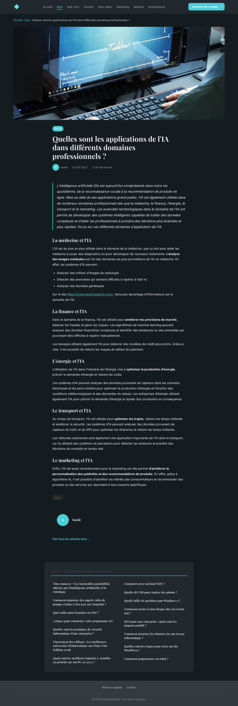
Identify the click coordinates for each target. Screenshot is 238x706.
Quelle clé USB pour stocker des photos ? (150, 592)
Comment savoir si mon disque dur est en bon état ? (154, 611)
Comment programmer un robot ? (146, 659)
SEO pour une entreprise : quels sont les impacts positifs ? (150, 623)
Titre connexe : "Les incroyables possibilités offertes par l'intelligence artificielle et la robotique (81, 588)
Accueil (47, 6)
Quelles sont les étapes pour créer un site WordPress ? (151, 648)
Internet (88, 6)
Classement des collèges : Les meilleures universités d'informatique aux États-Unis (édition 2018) (80, 646)
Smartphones (156, 6)
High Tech (73, 6)
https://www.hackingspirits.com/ (89, 294)
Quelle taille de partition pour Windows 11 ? (152, 601)
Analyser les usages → (206, 6)
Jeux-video (105, 6)
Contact (131, 687)
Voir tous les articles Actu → (71, 539)
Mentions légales (112, 687)
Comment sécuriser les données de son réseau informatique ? (154, 636)
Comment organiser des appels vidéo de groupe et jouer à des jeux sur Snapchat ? (79, 602)
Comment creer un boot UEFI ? (144, 584)
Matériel (139, 6)
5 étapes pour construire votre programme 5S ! (83, 621)
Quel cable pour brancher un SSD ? (76, 612)
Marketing (123, 6)
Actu (59, 6)
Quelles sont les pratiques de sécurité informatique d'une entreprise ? (77, 631)
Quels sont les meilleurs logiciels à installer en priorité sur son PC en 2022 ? (82, 660)
